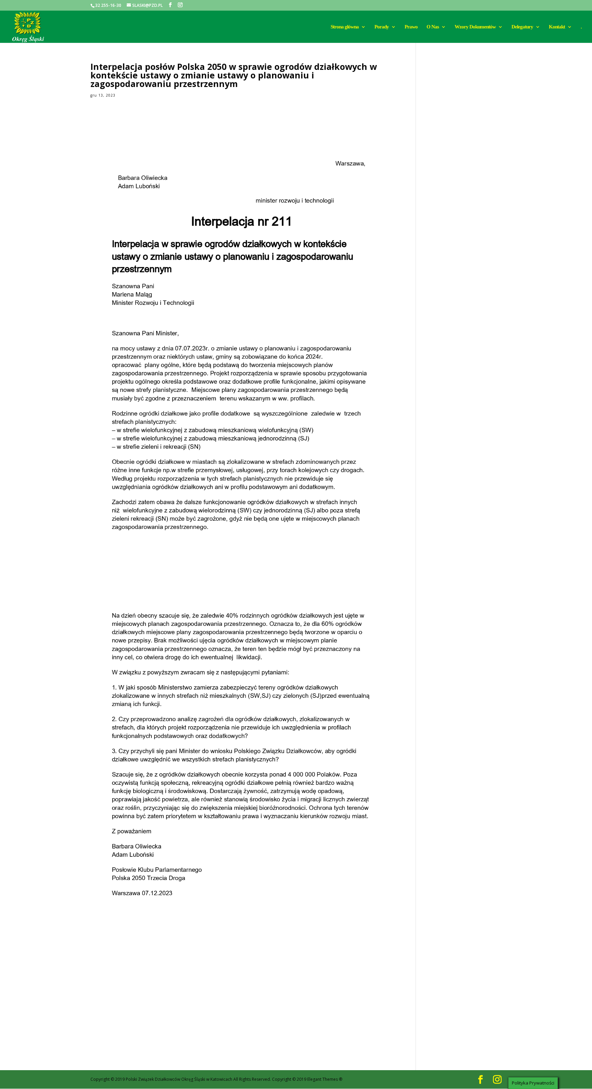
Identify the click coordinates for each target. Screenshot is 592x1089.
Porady (381, 26)
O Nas (433, 26)
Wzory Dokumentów (475, 26)
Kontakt (557, 26)
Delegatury (522, 26)
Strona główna (345, 26)
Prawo (411, 26)
